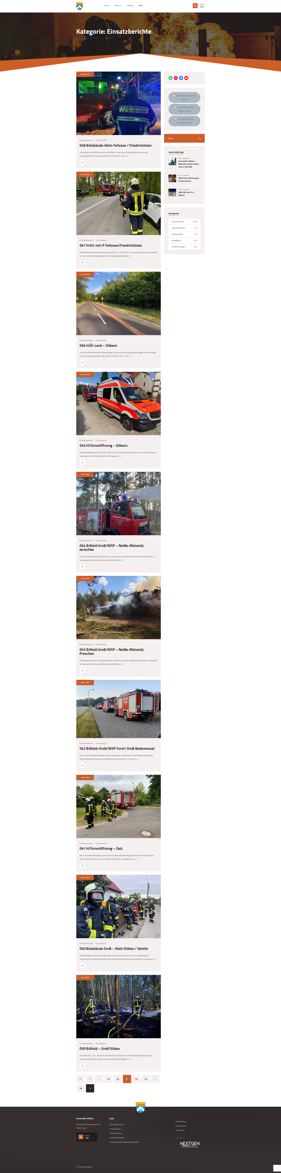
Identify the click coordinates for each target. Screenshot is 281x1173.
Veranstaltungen (178, 246)
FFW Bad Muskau (117, 1137)
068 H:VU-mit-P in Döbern (186, 194)
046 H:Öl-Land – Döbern (98, 345)
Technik (130, 5)
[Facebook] (181, 78)
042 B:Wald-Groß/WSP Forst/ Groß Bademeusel (117, 748)
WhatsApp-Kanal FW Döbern (186, 97)
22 (136, 1079)
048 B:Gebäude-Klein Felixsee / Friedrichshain (116, 145)
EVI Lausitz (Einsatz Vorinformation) (185, 121)
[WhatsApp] (170, 78)
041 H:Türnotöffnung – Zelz (101, 848)
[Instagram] (176, 78)
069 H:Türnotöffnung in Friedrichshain (188, 179)
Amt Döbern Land (117, 1124)
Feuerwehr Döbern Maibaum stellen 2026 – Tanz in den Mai (189, 164)
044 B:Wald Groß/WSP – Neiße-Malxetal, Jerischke (112, 547)
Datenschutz (181, 1121)
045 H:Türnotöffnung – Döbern (103, 445)
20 (118, 1079)
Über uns (118, 5)
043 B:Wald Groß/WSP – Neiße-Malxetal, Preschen (112, 651)
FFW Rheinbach (116, 1133)
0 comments (102, 140)
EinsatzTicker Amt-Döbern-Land (186, 109)
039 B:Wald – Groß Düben (100, 1048)
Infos (141, 5)
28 (81, 1088)
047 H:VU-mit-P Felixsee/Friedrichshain (111, 245)
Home (106, 5)
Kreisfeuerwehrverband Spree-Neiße (124, 1142)
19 (108, 1079)
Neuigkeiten (176, 240)
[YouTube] (186, 78)
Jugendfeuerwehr (178, 228)
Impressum (180, 1130)
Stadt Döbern (115, 1129)
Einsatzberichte (87, 140)
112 (202, 6)
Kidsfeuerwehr (177, 234)
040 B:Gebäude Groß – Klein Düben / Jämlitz (114, 948)
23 (146, 1079)
